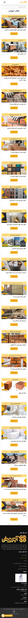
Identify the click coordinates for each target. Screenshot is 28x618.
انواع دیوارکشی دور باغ (20, 465)
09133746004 (24, 599)
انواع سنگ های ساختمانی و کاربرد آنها (16, 224)
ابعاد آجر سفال (22, 393)
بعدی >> (8, 524)
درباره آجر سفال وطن (22, 569)
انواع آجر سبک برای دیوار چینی (18, 441)
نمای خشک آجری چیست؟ (19, 297)
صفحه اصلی (24, 555)
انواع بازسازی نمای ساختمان (19, 248)
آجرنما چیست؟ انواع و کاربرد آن (18, 176)
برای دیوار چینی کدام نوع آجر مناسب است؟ (15, 489)
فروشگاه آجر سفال (23, 566)
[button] (4, 2)
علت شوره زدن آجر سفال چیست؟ (17, 104)
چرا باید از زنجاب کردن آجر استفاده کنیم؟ (16, 273)
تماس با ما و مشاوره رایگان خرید (20, 563)
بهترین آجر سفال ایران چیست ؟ (18, 369)
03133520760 (24, 591)
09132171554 (8, 615)
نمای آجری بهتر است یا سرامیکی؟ (17, 200)
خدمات (25, 561)
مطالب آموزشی (23, 558)
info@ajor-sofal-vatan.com (21, 603)
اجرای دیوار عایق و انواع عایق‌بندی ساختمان (15, 30)
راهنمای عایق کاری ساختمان (19, 417)
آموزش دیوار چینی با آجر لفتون (18, 345)
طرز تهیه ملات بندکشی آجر (19, 321)
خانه (24, 7)
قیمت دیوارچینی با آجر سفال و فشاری (16, 128)
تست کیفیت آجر (22, 54)
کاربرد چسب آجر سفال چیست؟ (18, 152)
